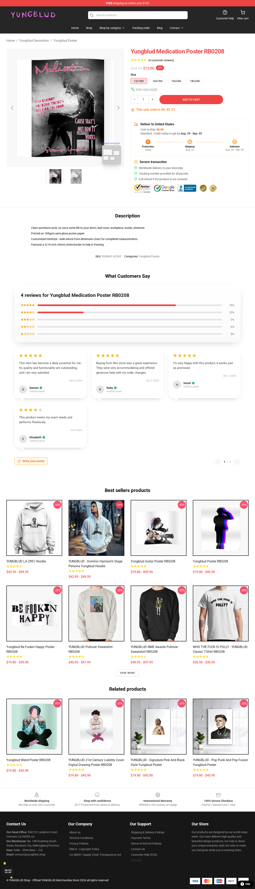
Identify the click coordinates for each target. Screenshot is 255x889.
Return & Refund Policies (146, 843)
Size (133, 74)
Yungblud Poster (65, 40)
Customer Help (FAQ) (144, 854)
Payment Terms (140, 838)
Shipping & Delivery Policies (147, 832)
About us (74, 832)
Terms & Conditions (81, 838)
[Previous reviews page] (217, 461)
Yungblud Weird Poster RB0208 (28, 760)
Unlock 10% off (8, 871)
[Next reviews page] (237, 461)
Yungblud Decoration (34, 40)
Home (10, 40)
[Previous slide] (12, 108)
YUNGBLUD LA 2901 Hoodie (26, 561)
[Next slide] (118, 108)
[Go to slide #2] (75, 176)
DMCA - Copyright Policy (84, 849)
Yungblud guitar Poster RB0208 (153, 561)
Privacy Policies (78, 843)
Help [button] (247, 884)
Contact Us (138, 849)
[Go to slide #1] (55, 176)
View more (127, 673)
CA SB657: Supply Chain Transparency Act (95, 854)
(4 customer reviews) (161, 60)
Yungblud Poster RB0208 (210, 561)
